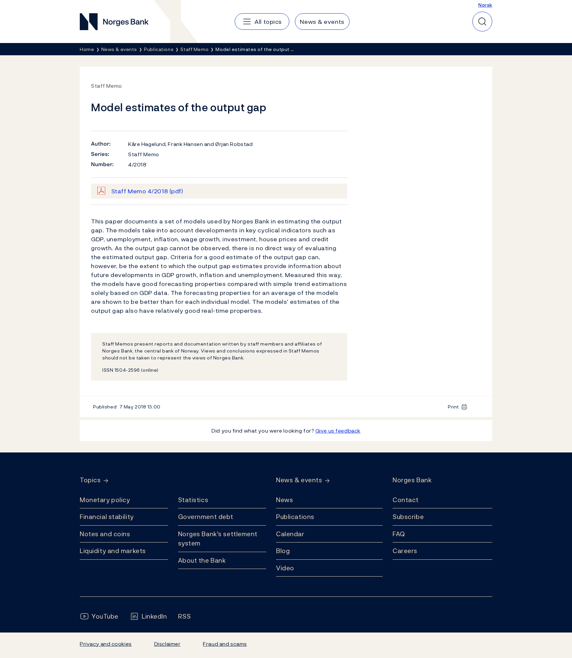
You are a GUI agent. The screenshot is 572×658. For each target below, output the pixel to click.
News (284, 499)
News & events (299, 480)
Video (285, 568)
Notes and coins (105, 534)
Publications (295, 516)
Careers (405, 550)
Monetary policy (105, 499)
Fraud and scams (225, 644)
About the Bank (202, 560)
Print (453, 406)
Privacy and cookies (106, 644)
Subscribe (408, 516)
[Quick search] (482, 21)
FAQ (399, 534)
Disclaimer (167, 644)
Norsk (485, 4)
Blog (283, 550)
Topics (90, 480)
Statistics (193, 499)
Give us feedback (337, 431)
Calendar (290, 534)
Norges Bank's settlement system (218, 538)
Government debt (205, 516)
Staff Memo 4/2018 (147, 191)
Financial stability (107, 516)
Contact (406, 499)
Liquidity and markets (113, 550)
